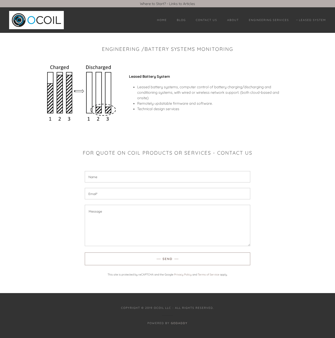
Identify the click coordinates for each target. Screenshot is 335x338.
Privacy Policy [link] (183, 274)
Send (167, 259)
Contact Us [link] (206, 20)
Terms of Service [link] (208, 274)
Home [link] (162, 20)
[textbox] (167, 176)
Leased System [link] (312, 20)
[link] (36, 19)
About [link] (233, 20)
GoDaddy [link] (179, 323)
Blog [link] (181, 20)
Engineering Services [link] (269, 20)
